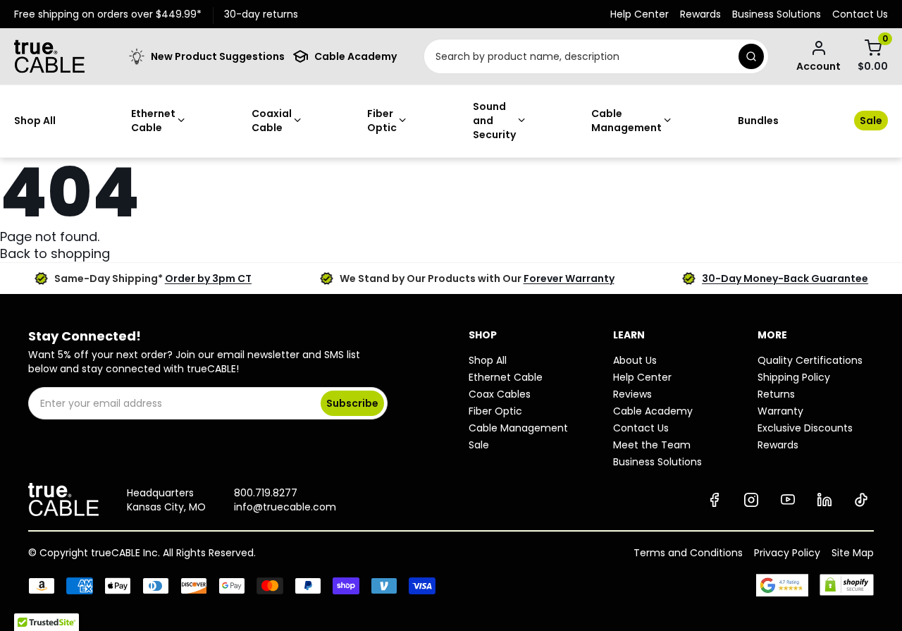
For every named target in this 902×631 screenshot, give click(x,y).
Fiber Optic (382, 120)
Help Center (639, 14)
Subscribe (352, 403)
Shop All (35, 121)
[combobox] (579, 56)
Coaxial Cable (272, 120)
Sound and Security (494, 120)
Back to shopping (55, 253)
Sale (871, 121)
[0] (873, 47)
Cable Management (626, 120)
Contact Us (860, 14)
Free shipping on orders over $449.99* (108, 14)
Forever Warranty (569, 278)
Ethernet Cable (153, 120)
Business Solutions (776, 14)
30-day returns (261, 14)
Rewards (700, 14)
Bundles (758, 121)
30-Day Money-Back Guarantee (785, 278)
